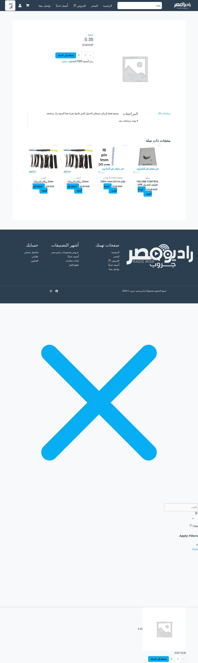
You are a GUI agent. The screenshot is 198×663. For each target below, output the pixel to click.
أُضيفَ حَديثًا (113, 265)
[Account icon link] (20, 5)
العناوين (34, 261)
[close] (99, 501)
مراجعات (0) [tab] (164, 113)
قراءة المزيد (145, 191)
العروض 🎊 (113, 261)
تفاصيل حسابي (31, 252)
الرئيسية (115, 252)
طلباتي (35, 256)
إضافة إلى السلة (65, 55)
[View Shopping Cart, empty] (27, 5)
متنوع (90, 34)
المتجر (116, 256)
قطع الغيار (74, 265)
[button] (10, 5)
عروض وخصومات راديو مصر (65, 252)
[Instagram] (51, 291)
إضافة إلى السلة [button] (74, 188)
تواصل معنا (114, 269)
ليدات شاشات (72, 261)
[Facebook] (56, 291)
